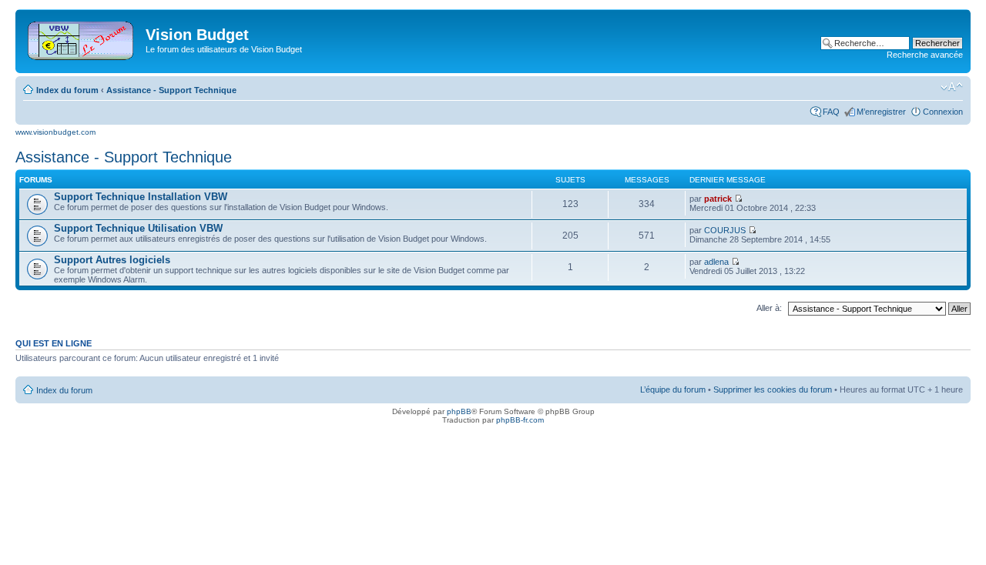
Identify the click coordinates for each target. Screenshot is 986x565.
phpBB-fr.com (520, 420)
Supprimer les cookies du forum (772, 389)
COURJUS (725, 230)
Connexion (943, 111)
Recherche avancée (925, 54)
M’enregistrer (881, 111)
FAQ (831, 111)
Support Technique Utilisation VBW (138, 228)
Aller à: (769, 308)
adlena (716, 261)
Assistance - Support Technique (171, 90)
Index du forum (67, 90)
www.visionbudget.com (55, 132)
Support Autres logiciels (112, 260)
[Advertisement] (500, 40)
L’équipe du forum (673, 389)
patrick (718, 198)
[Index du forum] (81, 37)
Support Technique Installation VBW (140, 196)
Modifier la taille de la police (952, 87)
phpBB (459, 411)
